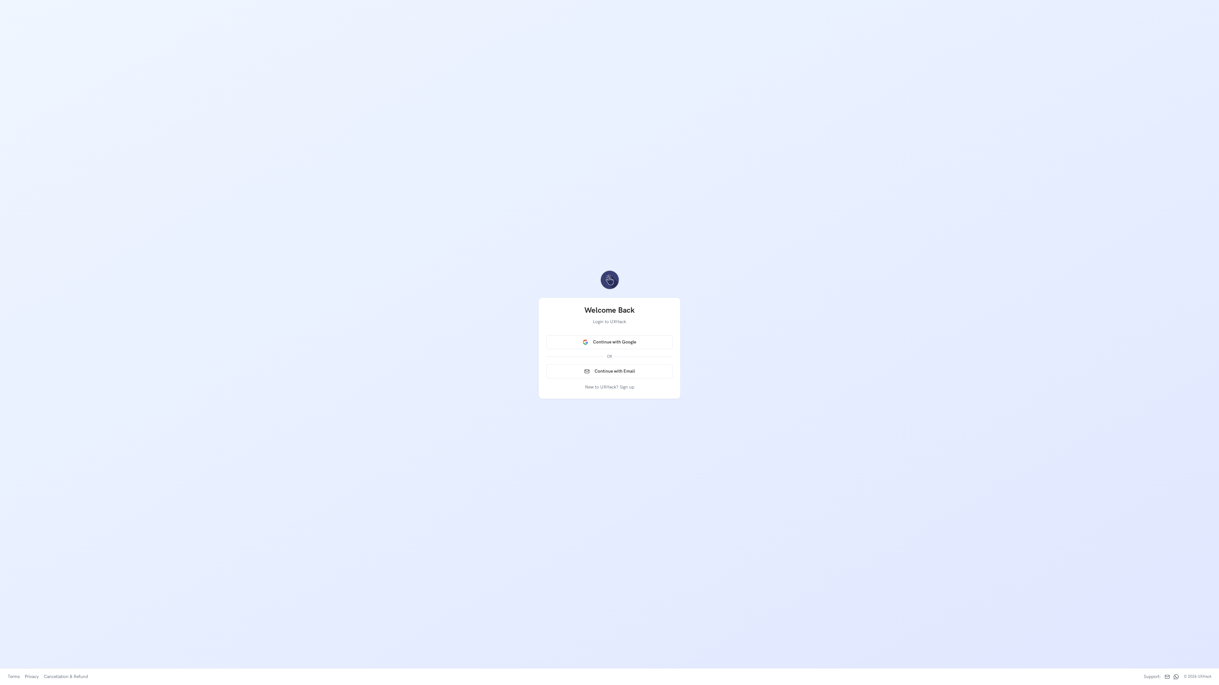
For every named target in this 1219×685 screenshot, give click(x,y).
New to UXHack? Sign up (609, 387)
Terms (14, 676)
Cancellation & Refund (66, 676)
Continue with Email (615, 371)
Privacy (32, 676)
